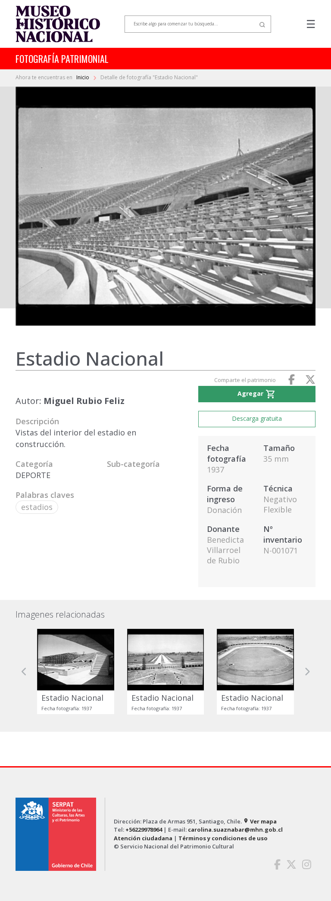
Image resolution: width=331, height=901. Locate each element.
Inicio (83, 77)
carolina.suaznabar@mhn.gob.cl (235, 829)
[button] (24, 671)
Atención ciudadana (143, 838)
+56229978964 (143, 829)
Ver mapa (260, 821)
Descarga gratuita (257, 418)
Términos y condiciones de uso (223, 838)
